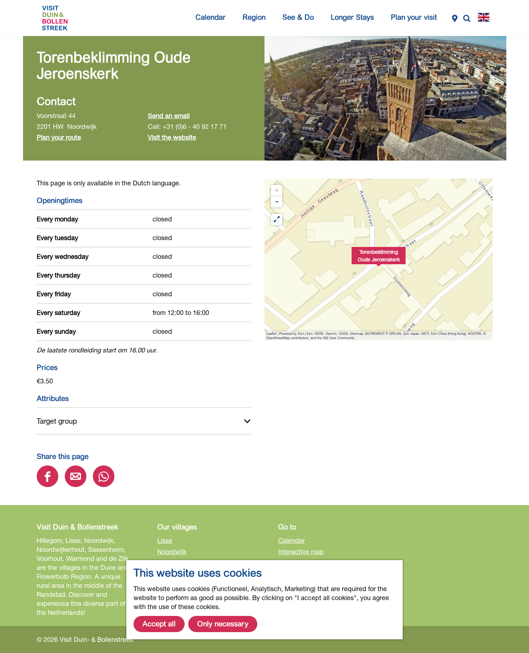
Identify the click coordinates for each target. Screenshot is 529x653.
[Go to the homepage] (55, 18)
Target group (57, 421)
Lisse (164, 540)
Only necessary (222, 624)
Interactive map (301, 551)
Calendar (291, 540)
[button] (378, 259)
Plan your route (59, 137)
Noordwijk (171, 551)
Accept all (159, 624)
